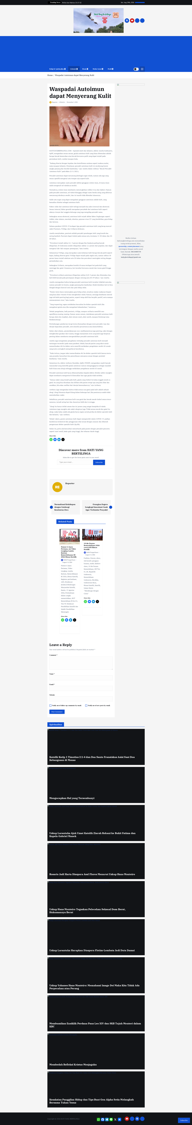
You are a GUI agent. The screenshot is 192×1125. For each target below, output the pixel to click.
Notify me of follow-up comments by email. (67, 705)
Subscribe (99, 462)
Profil (110, 69)
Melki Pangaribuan (69, 560)
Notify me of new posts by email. (99, 705)
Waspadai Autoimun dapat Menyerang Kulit (74, 75)
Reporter (55, 102)
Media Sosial (97, 69)
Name (52, 674)
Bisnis (84, 69)
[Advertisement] (96, 51)
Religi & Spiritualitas (56, 69)
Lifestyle (73, 69)
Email (52, 684)
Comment (53, 655)
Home (50, 75)
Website (52, 695)
